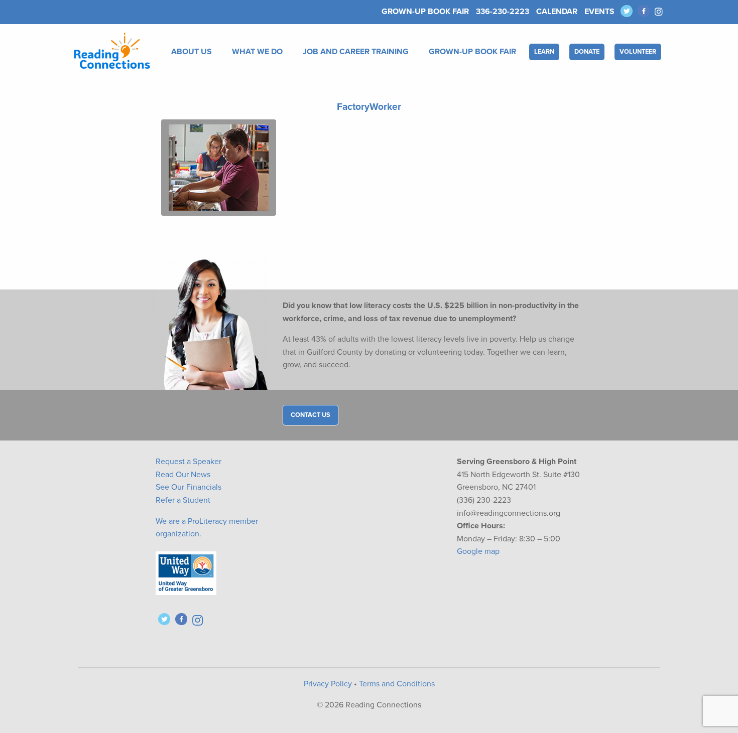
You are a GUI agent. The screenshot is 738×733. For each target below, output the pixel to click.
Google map (478, 551)
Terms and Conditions (397, 684)
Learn (544, 52)
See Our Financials (188, 487)
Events (599, 12)
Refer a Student (183, 500)
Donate (586, 52)
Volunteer (638, 52)
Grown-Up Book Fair (425, 12)
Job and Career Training (356, 52)
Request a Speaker (188, 462)
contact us (310, 415)
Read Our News (183, 475)
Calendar (556, 12)
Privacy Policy (328, 684)
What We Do (257, 52)
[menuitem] (193, 52)
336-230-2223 (502, 12)
